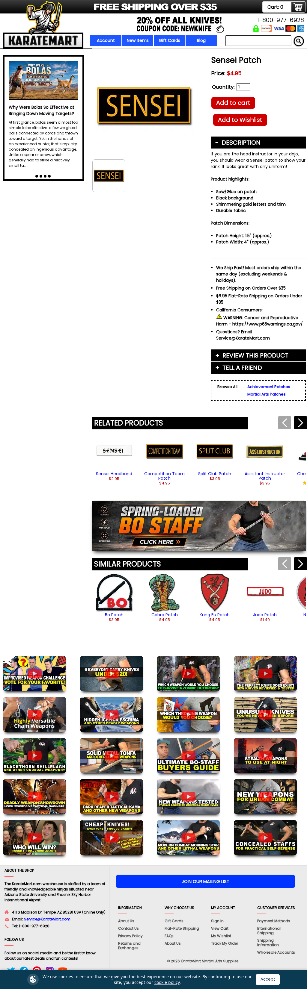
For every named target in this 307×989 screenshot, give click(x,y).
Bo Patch (114, 615)
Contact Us (128, 928)
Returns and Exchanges (129, 945)
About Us (126, 920)
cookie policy (167, 982)
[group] (114, 456)
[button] (300, 422)
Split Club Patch (214, 474)
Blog (201, 40)
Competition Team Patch (164, 476)
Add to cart (233, 103)
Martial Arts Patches (266, 394)
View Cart (219, 928)
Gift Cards (169, 40)
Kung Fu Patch (215, 615)
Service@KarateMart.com (47, 919)
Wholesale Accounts (276, 952)
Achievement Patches (268, 387)
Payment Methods (273, 920)
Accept (268, 979)
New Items (138, 40)
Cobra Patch (164, 615)
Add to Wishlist (240, 120)
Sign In (217, 920)
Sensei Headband (114, 474)
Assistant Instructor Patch (265, 476)
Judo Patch (265, 615)
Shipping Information (268, 942)
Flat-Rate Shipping (182, 928)
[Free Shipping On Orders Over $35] (110, 10)
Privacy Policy (130, 935)
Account (106, 40)
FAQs (169, 935)
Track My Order (224, 943)
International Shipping (269, 930)
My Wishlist (221, 935)
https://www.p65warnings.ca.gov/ (267, 324)
